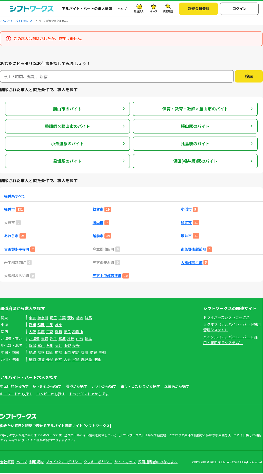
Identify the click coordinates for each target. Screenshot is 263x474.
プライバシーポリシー (64, 461)
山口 (67, 352)
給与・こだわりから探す (140, 386)
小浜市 (186, 209)
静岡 (41, 324)
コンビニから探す (50, 393)
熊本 (58, 359)
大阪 (32, 331)
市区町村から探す (14, 386)
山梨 (67, 345)
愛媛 (93, 352)
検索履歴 (168, 11)
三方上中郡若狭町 (107, 275)
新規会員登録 (198, 8)
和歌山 (77, 331)
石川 (49, 345)
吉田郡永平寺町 (16, 249)
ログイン (239, 8)
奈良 (67, 331)
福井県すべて (14, 196)
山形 (79, 338)
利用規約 (36, 461)
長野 (76, 345)
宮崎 (76, 359)
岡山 (49, 352)
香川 (84, 352)
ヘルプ (122, 8)
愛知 (32, 324)
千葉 (62, 317)
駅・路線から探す (47, 386)
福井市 (9, 209)
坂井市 (186, 235)
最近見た (139, 11)
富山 (41, 345)
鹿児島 (86, 359)
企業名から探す (176, 386)
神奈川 (42, 317)
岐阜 (58, 324)
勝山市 (98, 222)
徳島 (76, 352)
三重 (49, 324)
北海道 (34, 338)
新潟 (32, 345)
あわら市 (11, 235)
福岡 (32, 359)
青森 (44, 338)
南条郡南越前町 (193, 249)
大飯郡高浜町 (191, 262)
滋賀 (58, 331)
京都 (49, 331)
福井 (58, 345)
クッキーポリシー (98, 461)
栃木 (79, 317)
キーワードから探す (16, 393)
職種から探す (76, 386)
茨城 (70, 317)
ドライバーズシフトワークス (226, 317)
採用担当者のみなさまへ (158, 461)
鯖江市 (186, 222)
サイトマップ (125, 461)
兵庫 (41, 331)
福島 (88, 338)
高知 (102, 352)
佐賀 (41, 359)
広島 (58, 352)
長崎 (49, 359)
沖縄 (97, 359)
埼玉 (53, 317)
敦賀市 (98, 209)
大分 (67, 359)
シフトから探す (103, 386)
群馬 (88, 317)
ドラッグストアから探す (89, 393)
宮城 (62, 338)
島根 (41, 352)
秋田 (70, 338)
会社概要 (7, 461)
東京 (32, 317)
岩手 (53, 338)
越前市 (98, 235)
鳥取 (32, 352)
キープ (153, 11)
